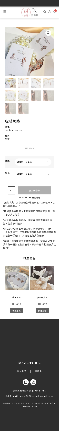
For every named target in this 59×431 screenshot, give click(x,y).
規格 (7, 161)
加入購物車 (34, 190)
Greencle (26, 406)
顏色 (7, 173)
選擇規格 (16, 310)
